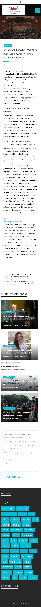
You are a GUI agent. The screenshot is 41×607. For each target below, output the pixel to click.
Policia (24, 551)
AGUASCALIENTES (8, 509)
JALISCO (5, 540)
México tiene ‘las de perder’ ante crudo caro (19, 382)
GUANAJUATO (29, 530)
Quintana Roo (27, 556)
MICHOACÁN (23, 540)
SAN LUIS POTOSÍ (15, 561)
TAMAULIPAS (6, 572)
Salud (5, 561)
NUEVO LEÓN (25, 546)
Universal (7, 493)
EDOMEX (5, 530)
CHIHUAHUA (15, 519)
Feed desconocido (12, 476)
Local (13, 540)
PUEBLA (5, 556)
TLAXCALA (29, 572)
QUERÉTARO (14, 556)
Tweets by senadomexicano (14, 222)
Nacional (6, 546)
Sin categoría (7, 567)
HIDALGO (15, 535)
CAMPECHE (22, 514)
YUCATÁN (23, 577)
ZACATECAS (33, 577)
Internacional (9, 312)
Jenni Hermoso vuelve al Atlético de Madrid (20, 442)
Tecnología (18, 572)
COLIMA (35, 519)
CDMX (31, 514)
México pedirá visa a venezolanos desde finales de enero (17, 413)
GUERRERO (6, 535)
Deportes (16, 524)
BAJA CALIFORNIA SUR (9, 514)
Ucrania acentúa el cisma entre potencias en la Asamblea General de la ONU (18, 319)
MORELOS (34, 540)
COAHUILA (26, 519)
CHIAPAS (5, 519)
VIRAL (14, 577)
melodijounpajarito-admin (11, 325)
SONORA (18, 567)
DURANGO (26, 524)
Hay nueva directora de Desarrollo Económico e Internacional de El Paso (19, 351)
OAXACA (5, 551)
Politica (7, 45)
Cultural (6, 524)
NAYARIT (15, 546)
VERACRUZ (6, 577)
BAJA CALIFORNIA (22, 509)
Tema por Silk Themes (20, 603)
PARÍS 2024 (14, 551)
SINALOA (27, 561)
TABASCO (28, 567)
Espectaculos (16, 530)
